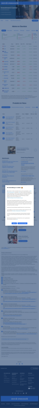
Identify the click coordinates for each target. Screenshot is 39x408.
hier (17, 219)
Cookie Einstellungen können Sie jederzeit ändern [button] (15, 197)
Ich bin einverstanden (22, 223)
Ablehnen (14, 223)
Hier (19, 192)
